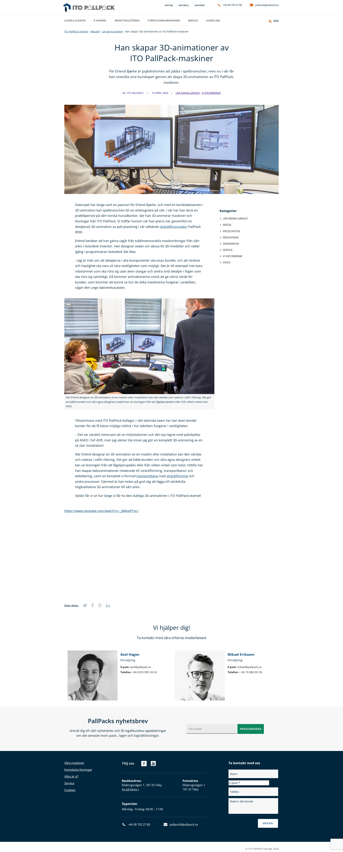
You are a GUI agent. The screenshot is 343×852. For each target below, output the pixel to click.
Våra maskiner (74, 763)
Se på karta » (130, 789)
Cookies (69, 790)
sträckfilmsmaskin (173, 227)
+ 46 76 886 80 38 (250, 672)
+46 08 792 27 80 (232, 4)
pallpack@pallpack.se (267, 4)
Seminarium (231, 243)
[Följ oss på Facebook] (144, 765)
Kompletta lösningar (78, 770)
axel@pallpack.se (140, 667)
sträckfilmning (177, 476)
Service (228, 250)
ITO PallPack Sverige (89, 7)
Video (227, 262)
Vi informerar (211, 93)
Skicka (268, 823)
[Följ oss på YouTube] (153, 765)
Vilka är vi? (71, 776)
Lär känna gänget (188, 93)
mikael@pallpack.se (249, 667)
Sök (276, 20)
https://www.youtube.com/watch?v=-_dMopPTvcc (101, 511)
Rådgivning (231, 237)
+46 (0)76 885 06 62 (144, 672)
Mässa (227, 224)
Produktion (231, 231)
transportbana (147, 476)
